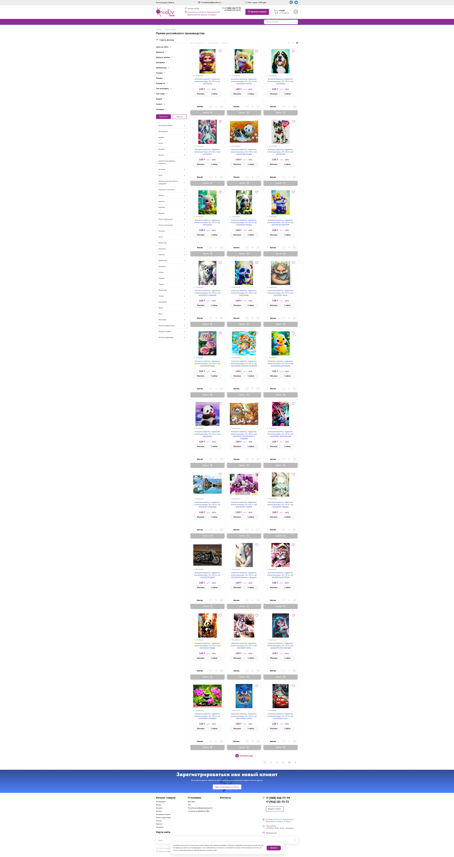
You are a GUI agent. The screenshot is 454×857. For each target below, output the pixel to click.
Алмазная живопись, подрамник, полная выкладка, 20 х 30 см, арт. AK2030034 (207, 81)
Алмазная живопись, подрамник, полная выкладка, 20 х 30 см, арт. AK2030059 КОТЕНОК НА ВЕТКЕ (244, 363)
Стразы (161, 284)
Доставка (191, 801)
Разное (161, 272)
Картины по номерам (167, 189)
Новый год (162, 243)
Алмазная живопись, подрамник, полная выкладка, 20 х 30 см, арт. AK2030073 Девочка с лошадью (244, 575)
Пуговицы (162, 266)
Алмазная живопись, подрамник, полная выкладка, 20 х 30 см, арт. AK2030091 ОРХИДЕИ (207, 716)
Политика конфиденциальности (200, 808)
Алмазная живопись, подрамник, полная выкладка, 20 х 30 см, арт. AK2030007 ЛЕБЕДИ (280, 504)
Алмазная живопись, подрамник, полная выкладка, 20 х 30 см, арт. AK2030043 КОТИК (244, 81)
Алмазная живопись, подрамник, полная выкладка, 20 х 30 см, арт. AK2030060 (207, 434)
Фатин (161, 308)
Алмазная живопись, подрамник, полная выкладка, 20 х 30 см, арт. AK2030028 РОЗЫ (207, 363)
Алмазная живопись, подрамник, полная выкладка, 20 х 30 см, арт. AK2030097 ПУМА (244, 646)
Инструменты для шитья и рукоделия (168, 182)
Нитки (161, 237)
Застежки (162, 169)
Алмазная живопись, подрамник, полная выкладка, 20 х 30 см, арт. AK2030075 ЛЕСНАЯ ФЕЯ (280, 646)
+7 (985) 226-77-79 (278, 798)
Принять (273, 848)
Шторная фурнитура (166, 337)
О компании (194, 798)
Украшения (163, 302)
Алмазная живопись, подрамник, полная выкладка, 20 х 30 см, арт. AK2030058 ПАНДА (244, 152)
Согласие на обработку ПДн (198, 811)
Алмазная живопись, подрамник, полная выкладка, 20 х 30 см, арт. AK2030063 (280, 81)
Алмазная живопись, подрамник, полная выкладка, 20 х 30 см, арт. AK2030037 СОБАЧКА (207, 293)
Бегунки (161, 137)
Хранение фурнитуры (166, 325)
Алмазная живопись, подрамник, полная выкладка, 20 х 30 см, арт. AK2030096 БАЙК (207, 575)
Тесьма (161, 296)
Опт (189, 805)
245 (289, 762)
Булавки (162, 149)
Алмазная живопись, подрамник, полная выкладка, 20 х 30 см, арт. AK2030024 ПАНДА (244, 222)
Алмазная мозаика (165, 125)
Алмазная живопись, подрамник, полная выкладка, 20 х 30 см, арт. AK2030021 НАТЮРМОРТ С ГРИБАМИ (244, 435)
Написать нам (271, 833)
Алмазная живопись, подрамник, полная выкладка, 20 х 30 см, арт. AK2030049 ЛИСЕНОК (280, 222)
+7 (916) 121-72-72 (232, 10)
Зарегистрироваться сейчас (227, 787)
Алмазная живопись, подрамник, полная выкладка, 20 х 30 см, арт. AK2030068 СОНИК (244, 716)
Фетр (160, 314)
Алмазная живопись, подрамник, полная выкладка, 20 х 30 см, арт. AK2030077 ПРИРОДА (207, 504)
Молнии (162, 231)
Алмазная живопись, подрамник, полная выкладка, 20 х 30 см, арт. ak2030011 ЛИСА (280, 293)
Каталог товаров (166, 798)
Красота (161, 201)
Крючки (161, 213)
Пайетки (162, 254)
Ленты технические (166, 225)
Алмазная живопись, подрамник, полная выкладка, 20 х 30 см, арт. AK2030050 (207, 222)
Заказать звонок (274, 809)
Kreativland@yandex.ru (211, 2)
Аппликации (163, 131)
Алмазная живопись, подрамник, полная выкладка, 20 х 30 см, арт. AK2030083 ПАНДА (207, 646)
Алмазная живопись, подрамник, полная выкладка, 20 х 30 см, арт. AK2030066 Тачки (280, 716)
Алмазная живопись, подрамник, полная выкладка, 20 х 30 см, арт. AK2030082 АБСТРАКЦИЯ (280, 434)
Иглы (160, 175)
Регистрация (161, 2)
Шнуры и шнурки (165, 331)
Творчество (163, 290)
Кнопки (161, 195)
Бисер (161, 143)
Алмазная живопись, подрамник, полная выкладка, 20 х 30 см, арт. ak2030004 (207, 152)
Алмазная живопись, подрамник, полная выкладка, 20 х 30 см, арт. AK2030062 (280, 152)
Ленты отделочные (166, 219)
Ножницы (162, 248)
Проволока (163, 260)
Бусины (161, 155)
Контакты (225, 798)
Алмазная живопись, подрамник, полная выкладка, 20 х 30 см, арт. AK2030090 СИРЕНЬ (244, 504)
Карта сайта (163, 832)
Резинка (162, 278)
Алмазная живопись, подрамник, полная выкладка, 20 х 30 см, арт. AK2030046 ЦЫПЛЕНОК (280, 363)
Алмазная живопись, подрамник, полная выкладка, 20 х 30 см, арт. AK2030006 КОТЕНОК (280, 575)
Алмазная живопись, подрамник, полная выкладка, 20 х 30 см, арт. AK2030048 (244, 293)
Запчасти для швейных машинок (167, 162)
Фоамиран (162, 319)
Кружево (162, 207)
